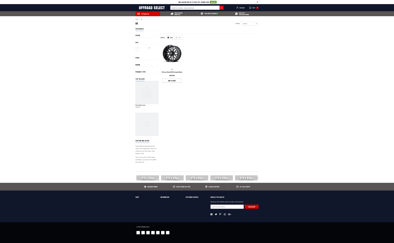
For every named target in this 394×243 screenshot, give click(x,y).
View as (162, 37)
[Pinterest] (220, 214)
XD (141, 19)
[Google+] (229, 214)
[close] (257, 2)
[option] (176, 13)
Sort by (238, 23)
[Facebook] (212, 214)
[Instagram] (225, 214)
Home (136, 19)
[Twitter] (216, 214)
